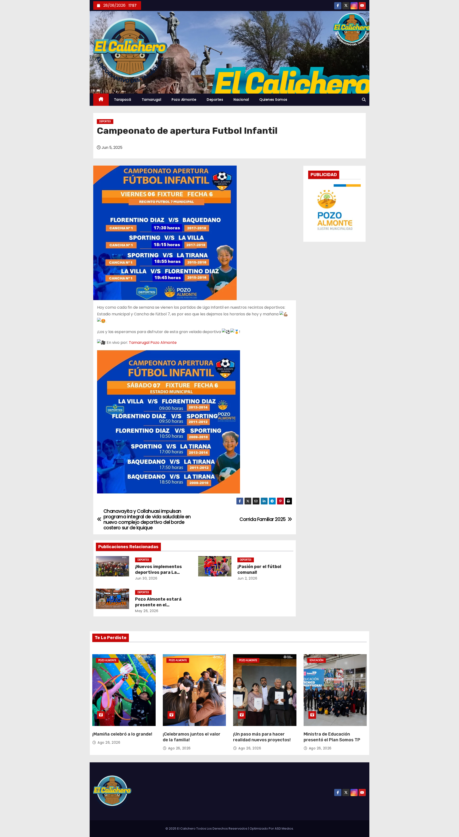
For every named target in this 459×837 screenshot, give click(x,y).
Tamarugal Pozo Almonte (153, 342)
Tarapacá (122, 99)
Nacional (241, 99)
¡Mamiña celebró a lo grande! (122, 734)
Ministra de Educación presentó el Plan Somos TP (332, 736)
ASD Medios (284, 828)
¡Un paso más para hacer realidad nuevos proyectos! (262, 736)
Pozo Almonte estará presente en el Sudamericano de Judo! (160, 605)
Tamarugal (151, 99)
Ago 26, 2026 (109, 742)
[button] (364, 99)
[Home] (101, 100)
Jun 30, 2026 (146, 578)
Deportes (215, 99)
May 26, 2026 (146, 610)
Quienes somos (273, 99)
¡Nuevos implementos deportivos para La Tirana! (158, 572)
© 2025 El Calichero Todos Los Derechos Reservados (206, 828)
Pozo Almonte (184, 99)
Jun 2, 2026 (247, 578)
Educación (316, 660)
